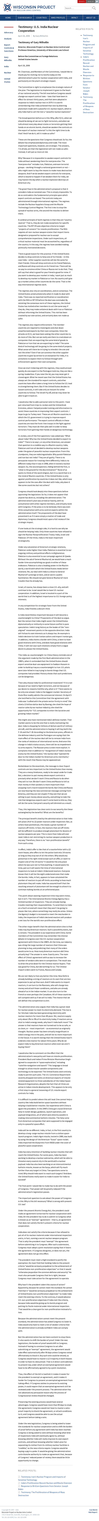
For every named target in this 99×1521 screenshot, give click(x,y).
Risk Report (93, 1512)
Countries (41, 17)
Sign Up (91, 1)
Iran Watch (93, 1510)
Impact (74, 17)
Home (8, 17)
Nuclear (7, 72)
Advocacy (8, 32)
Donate (82, 1)
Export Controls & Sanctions (9, 47)
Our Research (25, 17)
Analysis (7, 38)
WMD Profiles (58, 17)
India (6, 66)
